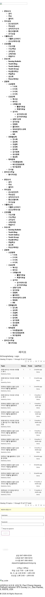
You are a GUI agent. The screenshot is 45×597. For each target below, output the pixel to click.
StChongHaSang (6, 356)
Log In (5, 533)
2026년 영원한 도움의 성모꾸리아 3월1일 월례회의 (10, 432)
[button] (22, 177)
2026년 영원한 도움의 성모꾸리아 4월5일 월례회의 (10, 413)
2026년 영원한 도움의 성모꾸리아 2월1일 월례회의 (10, 440)
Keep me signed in (8, 528)
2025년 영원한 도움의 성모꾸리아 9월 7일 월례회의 (10, 483)
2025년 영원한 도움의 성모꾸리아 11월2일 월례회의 (10, 466)
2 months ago (38, 369)
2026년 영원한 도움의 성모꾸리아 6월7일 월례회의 (10, 387)
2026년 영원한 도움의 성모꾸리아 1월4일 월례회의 (10, 449)
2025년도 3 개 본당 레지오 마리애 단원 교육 (10, 491)
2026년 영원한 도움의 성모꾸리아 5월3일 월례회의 (10, 404)
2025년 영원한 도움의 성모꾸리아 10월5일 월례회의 (10, 474)
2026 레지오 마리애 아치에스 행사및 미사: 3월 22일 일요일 (10, 422)
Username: (4, 515)
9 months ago (38, 456)
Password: (4, 522)
